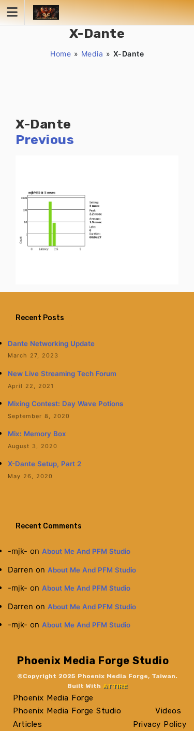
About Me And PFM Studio (86, 551)
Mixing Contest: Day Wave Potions (65, 403)
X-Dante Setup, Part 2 (44, 464)
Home (60, 53)
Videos (168, 710)
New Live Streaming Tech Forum (62, 373)
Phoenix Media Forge (53, 698)
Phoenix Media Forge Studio (93, 660)
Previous (45, 139)
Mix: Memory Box (37, 433)
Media (92, 53)
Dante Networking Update (51, 343)
